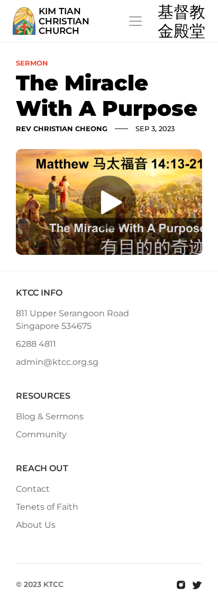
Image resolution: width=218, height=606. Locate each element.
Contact (33, 489)
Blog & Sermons (50, 416)
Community (41, 434)
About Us (36, 525)
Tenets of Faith (47, 507)
